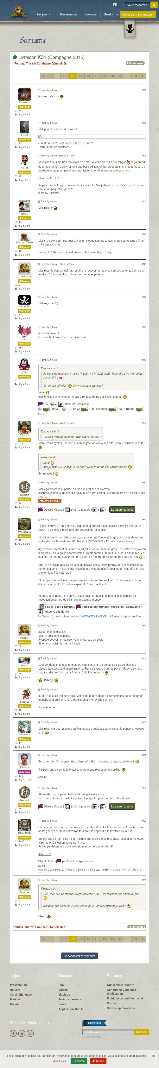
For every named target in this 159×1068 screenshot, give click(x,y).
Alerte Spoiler (50, 501)
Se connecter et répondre (79, 956)
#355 (144, 689)
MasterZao (24, 532)
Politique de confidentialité (125, 998)
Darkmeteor (24, 276)
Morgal (24, 638)
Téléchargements (70, 999)
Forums (91, 14)
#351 (144, 482)
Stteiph (45, 368)
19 (80, 76)
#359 (144, 820)
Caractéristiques (21, 994)
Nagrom (24, 495)
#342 (144, 122)
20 (88, 76)
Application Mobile (71, 1009)
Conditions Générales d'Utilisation (121, 991)
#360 (144, 879)
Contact (112, 1003)
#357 (144, 754)
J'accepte (79, 1061)
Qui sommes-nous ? (120, 985)
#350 (144, 422)
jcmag (24, 372)
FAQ (61, 985)
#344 (144, 201)
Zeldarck (24, 102)
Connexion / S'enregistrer (138, 14)
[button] (116, 5)
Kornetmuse (24, 833)
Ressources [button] (68, 14)
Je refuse (98, 1061)
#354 (144, 658)
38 (135, 76)
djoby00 (24, 701)
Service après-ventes (121, 1008)
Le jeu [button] (42, 14)
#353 (144, 625)
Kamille (24, 767)
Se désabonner (91, 1037)
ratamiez (24, 734)
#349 (144, 359)
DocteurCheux (24, 242)
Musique (64, 994)
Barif (24, 213)
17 (64, 76)
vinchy (24, 665)
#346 (144, 264)
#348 (144, 326)
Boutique (111, 14)
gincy (24, 339)
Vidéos (63, 990)
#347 (144, 296)
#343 (144, 155)
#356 (144, 722)
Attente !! (44, 854)
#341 (144, 89)
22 (104, 76)
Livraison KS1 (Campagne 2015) (51, 56)
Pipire (24, 168)
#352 (144, 519)
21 (96, 76)
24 (120, 76)
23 (112, 76)
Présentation (18, 985)
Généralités (59, 63)
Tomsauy (45, 431)
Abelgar (24, 892)
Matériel (15, 999)
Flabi (24, 135)
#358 (144, 787)
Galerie (14, 1004)
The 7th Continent (38, 63)
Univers (15, 990)
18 (72, 76)
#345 (144, 234)
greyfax (24, 306)
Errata (62, 1004)
